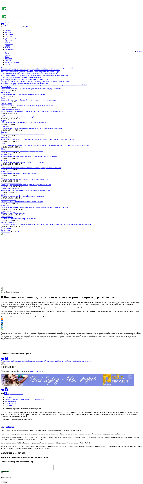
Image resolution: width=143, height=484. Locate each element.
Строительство (6, 228)
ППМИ (3, 143)
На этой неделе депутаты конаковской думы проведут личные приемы (26, 185)
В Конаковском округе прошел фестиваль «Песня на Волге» (22, 162)
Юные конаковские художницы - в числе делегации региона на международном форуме (32, 111)
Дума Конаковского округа (10, 188)
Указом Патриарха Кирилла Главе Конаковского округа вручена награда (27, 105)
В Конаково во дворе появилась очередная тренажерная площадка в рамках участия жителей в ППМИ (37, 139)
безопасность (5, 160)
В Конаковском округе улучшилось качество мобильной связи (23, 94)
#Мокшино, (17, 361)
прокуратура (5, 92)
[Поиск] (7, 25)
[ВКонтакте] (2, 321)
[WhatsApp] (2, 329)
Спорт (7, 46)
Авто (7, 57)
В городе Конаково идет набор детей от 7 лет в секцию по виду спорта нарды (28, 100)
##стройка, (70, 361)
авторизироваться (36, 371)
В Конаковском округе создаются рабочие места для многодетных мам (26, 179)
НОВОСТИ (6, 87)
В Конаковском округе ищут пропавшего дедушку (19, 173)
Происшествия (10, 38)
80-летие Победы (7, 154)
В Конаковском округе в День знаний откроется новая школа (22, 196)
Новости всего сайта (8, 200)
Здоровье (4, 121)
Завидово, (31, 361)
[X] (2, 324)
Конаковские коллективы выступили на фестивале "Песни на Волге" (25, 190)
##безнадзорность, (50, 361)
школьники (39, 361)
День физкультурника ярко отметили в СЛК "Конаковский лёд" (23, 122)
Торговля (8, 59)
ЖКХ (3, 149)
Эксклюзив (9, 34)
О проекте (8, 397)
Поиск (3, 177)
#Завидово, (78, 361)
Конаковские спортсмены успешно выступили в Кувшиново (22, 134)
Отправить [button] (5, 471)
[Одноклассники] (2, 319)
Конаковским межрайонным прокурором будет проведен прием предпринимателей (31, 89)
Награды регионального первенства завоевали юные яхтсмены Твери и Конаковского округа (34, 207)
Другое (7, 64)
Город (7, 53)
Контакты (8, 405)
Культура (8, 55)
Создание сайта (44, 448)
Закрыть (4, 482)
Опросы (8, 60)
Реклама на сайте (11, 401)
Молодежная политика (9, 222)
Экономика (9, 44)
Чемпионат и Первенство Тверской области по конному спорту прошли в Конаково (31, 168)
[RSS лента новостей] (5, 394)
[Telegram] (2, 326)
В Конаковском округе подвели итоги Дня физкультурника (22, 151)
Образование (9, 49)
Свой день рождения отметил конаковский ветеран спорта (22, 202)
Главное (8, 31)
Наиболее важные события (10, 109)
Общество (8, 42)
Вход (4, 25)
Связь (3, 98)
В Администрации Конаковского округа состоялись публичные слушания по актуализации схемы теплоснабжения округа (45, 145)
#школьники (86, 361)
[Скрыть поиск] (27, 27)
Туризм (7, 47)
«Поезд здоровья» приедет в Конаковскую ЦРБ (18, 117)
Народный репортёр (12, 62)
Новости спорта (6, 104)
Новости (8, 32)
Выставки (4, 132)
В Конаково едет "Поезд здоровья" (13, 213)
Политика (8, 40)
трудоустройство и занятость (11, 183)
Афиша (139, 51)
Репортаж (8, 36)
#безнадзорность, (7, 361)
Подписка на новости (15, 394)
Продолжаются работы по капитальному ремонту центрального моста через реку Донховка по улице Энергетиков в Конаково (46, 224)
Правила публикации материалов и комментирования (24, 399)
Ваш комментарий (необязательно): (17, 462)
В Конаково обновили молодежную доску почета (18, 219)
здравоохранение (7, 217)
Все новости (5, 230)
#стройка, (24, 361)
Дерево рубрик (10, 403)
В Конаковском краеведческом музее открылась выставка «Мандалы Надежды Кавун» (32, 128)
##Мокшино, (61, 361)
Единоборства (6, 138)
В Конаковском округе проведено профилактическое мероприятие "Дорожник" (29, 156)
